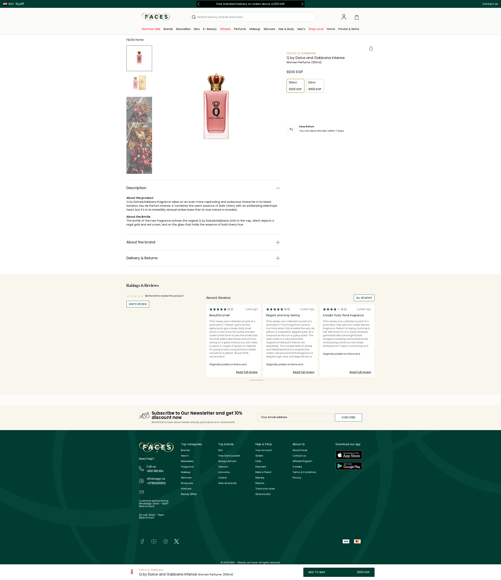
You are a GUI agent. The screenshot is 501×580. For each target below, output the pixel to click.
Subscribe (348, 417)
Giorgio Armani (227, 461)
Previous (199, 4)
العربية (19, 3)
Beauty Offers (189, 494)
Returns (259, 483)
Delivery (259, 477)
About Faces (300, 450)
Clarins (222, 477)
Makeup (185, 472)
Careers (297, 466)
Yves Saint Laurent (229, 455)
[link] (151, 29)
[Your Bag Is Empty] (356, 17)
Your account (263, 450)
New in (185, 455)
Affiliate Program (302, 461)
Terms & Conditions (304, 472)
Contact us (299, 455)
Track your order (265, 488)
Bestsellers (187, 461)
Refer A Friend (263, 472)
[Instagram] (165, 541)
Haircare (186, 488)
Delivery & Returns (142, 258)
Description (136, 187)
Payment (260, 466)
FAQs (258, 461)
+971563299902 (156, 483)
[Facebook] (142, 541)
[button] (8, 4)
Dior (220, 450)
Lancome (224, 472)
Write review (138, 304)
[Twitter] (176, 541)
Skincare (186, 477)
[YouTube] (154, 541)
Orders (259, 455)
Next (302, 4)
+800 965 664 (155, 471)
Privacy (297, 477)
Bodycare (187, 483)
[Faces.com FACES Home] (156, 16)
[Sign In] (344, 17)
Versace (223, 466)
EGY (11, 4)
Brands (185, 450)
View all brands (227, 483)
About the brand (140, 242)
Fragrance (187, 466)
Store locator (263, 494)
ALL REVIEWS (364, 298)
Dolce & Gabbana (301, 53)
